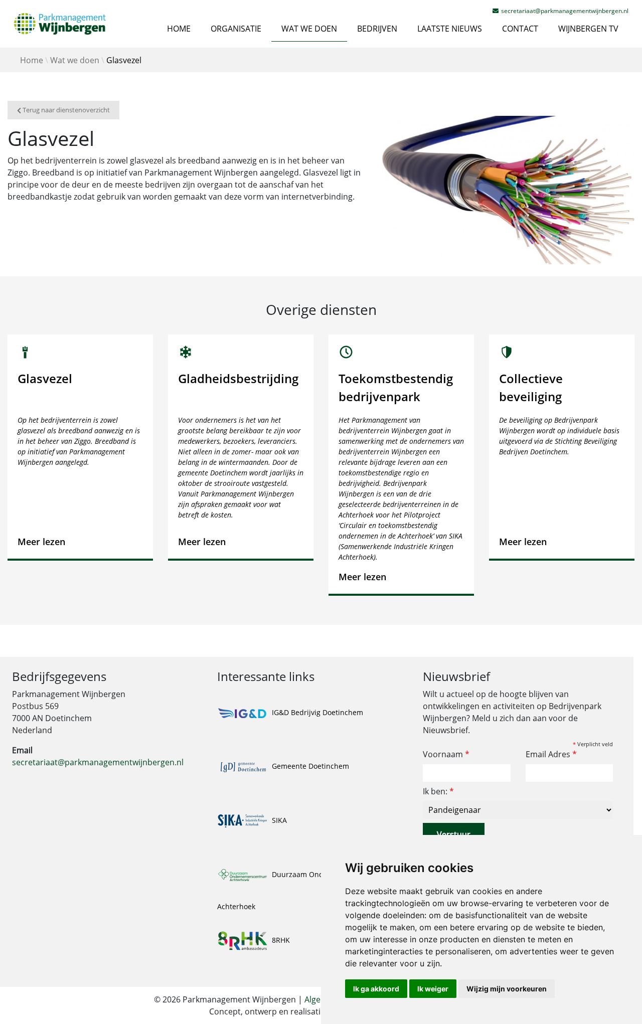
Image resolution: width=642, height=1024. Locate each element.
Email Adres (551, 754)
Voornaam (446, 754)
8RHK (280, 940)
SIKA (278, 820)
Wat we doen (309, 28)
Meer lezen (41, 542)
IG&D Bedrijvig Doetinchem (316, 712)
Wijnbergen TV (588, 28)
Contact (520, 28)
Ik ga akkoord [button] (376, 988)
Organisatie (236, 28)
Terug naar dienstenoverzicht (65, 110)
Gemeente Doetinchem (309, 766)
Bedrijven (377, 28)
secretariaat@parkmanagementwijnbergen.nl (98, 762)
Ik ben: (438, 791)
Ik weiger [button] (432, 988)
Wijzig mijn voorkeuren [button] (506, 988)
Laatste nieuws (449, 28)
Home (179, 28)
